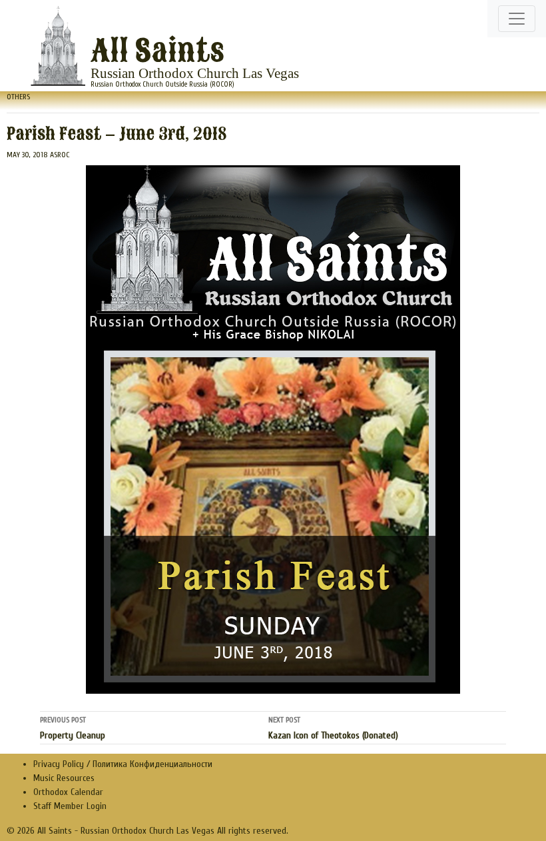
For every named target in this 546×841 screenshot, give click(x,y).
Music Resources (64, 778)
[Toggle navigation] (516, 18)
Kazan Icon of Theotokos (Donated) (333, 728)
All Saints (157, 51)
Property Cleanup (72, 728)
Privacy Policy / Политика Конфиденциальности (122, 764)
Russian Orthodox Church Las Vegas (195, 73)
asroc (59, 154)
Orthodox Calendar (68, 792)
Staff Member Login (70, 806)
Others (18, 96)
